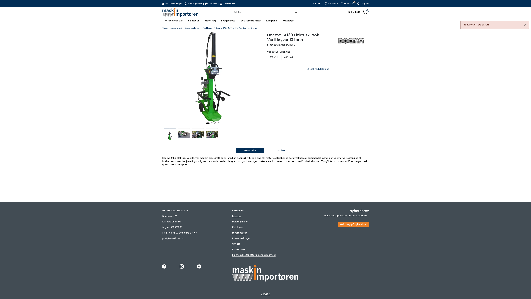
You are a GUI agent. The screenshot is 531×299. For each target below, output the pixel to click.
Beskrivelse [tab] (250, 150)
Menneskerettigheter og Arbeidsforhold (254, 255)
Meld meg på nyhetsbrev (353, 224)
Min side (236, 216)
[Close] (525, 25)
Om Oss (212, 3)
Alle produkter (175, 20)
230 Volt (274, 57)
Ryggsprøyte (228, 20)
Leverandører (239, 232)
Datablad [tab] (281, 150)
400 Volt (288, 57)
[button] (207, 123)
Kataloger (288, 20)
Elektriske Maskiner (251, 20)
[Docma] (353, 41)
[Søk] (296, 12)
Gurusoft (265, 293)
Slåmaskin (194, 20)
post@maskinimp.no (173, 238)
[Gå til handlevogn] (365, 13)
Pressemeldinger (173, 3)
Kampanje (271, 20)
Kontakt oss (229, 3)
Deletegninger (195, 3)
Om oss (236, 243)
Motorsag (210, 20)
